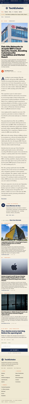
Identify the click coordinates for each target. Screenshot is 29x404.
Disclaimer (4, 198)
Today (2, 11)
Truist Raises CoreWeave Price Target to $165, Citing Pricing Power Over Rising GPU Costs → (16, 14)
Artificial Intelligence (5, 377)
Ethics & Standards (19, 377)
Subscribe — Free (6, 342)
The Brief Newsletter (5, 387)
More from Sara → (10, 215)
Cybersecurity (4, 379)
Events (2, 393)
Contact (17, 379)
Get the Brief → (14, 350)
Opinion (20, 11)
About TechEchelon (19, 373)
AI (12, 11)
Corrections (17, 381)
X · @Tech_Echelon (5, 389)
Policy (10, 11)
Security (16, 11)
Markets (6, 11)
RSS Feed (3, 391)
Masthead (17, 375)
